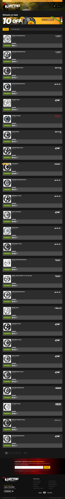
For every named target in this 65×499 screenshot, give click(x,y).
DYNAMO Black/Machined (19, 179)
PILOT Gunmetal (16, 211)
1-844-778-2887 (9, 487)
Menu (60, 6)
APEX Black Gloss (17, 339)
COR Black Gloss (16, 323)
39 (25, 453)
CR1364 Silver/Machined (18, 35)
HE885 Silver (15, 307)
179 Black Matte (16, 115)
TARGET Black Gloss (17, 147)
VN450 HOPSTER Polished (19, 259)
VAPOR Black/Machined (18, 83)
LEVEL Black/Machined (18, 435)
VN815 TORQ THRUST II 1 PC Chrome (22, 275)
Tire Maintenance (51, 486)
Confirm (47, 467)
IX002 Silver (15, 227)
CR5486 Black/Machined (18, 51)
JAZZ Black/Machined (18, 387)
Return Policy (35, 484)
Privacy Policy (59, 497)
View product (7, 45)
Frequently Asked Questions (38, 488)
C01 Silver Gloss (16, 403)
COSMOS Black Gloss (17, 371)
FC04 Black (15, 163)
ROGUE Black (15, 131)
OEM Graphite (15, 355)
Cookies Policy (35, 486)
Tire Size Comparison (52, 482)
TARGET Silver (16, 99)
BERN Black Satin (16, 195)
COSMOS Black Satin (17, 67)
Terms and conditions (52, 497)
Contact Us (7, 491)
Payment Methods (36, 482)
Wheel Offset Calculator (52, 484)
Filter (6, 29)
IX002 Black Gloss (17, 243)
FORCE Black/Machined (18, 291)
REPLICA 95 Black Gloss (18, 419)
